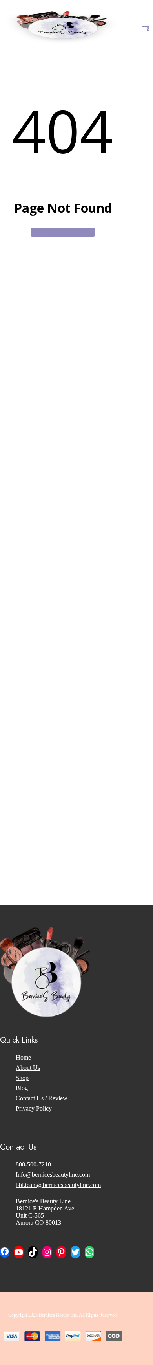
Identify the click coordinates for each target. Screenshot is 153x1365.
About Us (28, 1067)
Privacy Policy (34, 1108)
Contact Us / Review (41, 1098)
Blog (22, 1088)
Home (23, 1057)
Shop (22, 1077)
